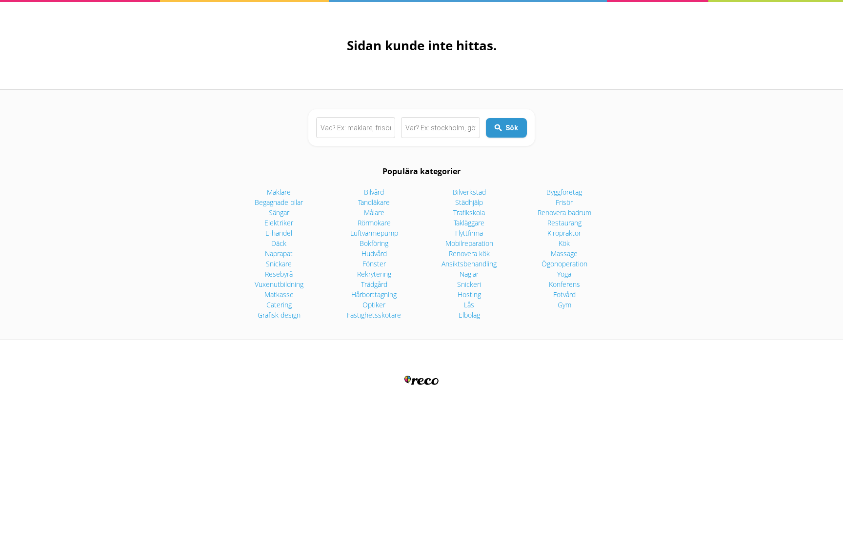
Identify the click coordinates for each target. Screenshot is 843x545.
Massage (564, 253)
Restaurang (564, 222)
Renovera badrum (564, 212)
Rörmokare (374, 222)
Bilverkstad (469, 192)
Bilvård (374, 192)
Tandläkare (374, 202)
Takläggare (469, 222)
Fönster (374, 263)
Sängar (279, 212)
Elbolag (469, 315)
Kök (564, 243)
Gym (564, 304)
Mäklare (279, 192)
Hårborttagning (374, 294)
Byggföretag (564, 192)
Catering (279, 304)
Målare (374, 212)
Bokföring (374, 243)
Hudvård (374, 253)
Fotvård (564, 294)
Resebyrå (279, 274)
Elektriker (278, 222)
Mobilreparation (469, 243)
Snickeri (469, 284)
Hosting (469, 294)
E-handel (278, 233)
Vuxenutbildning (279, 284)
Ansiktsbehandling (469, 263)
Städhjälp (469, 202)
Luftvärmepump (374, 233)
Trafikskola (469, 212)
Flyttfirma (469, 233)
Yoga (564, 274)
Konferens (564, 284)
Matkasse (279, 294)
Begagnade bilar (279, 202)
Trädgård (374, 284)
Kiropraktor (564, 233)
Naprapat (279, 253)
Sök (511, 128)
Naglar (469, 274)
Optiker (373, 304)
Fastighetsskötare (374, 315)
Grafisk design (279, 315)
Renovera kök (469, 253)
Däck (278, 243)
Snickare (279, 263)
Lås (469, 304)
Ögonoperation (564, 263)
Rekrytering (374, 274)
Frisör (564, 202)
